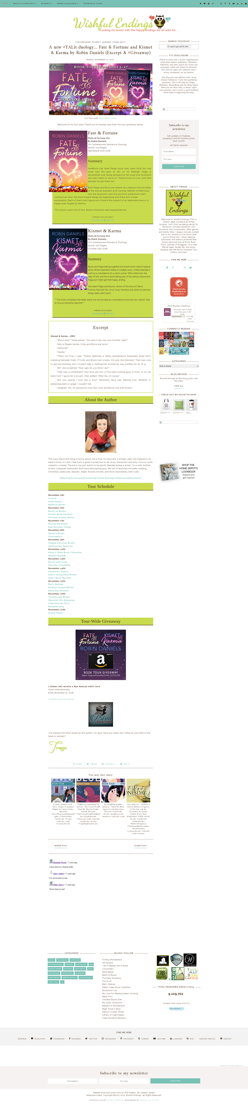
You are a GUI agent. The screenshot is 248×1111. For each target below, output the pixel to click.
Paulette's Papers (58, 571)
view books (190, 321)
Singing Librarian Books (61, 543)
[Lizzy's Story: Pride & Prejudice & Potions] (166, 339)
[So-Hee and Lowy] (166, 353)
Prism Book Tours (93, 3)
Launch (52, 498)
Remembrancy (56, 606)
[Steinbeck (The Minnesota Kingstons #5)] (191, 347)
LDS (91, 964)
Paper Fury (107, 996)
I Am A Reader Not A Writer (115, 966)
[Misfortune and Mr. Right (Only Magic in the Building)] (171, 354)
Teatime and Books (59, 597)
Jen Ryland (107, 963)
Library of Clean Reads (113, 1015)
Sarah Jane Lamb (57, 562)
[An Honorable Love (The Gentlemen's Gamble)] (181, 339)
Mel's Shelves (55, 584)
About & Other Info (23, 3)
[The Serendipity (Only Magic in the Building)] (181, 354)
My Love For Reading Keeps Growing (120, 993)
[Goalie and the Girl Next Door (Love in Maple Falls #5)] (171, 346)
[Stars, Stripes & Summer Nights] (176, 339)
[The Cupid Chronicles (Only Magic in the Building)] (186, 354)
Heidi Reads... (56, 501)
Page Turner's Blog (111, 1009)
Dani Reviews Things (59, 527)
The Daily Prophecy (111, 978)
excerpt (96, 42)
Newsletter (135, 478)
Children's (62, 960)
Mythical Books (56, 505)
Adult (51, 960)
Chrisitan (75, 960)
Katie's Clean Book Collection (65, 552)
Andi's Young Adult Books (62, 575)
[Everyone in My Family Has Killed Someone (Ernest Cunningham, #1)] (191, 339)
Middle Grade (55, 968)
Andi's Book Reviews (59, 578)
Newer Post (61, 846)
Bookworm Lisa (109, 990)
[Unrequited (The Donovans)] (176, 347)
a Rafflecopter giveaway (61, 699)
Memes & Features (66, 3)
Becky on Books (57, 511)
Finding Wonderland (112, 960)
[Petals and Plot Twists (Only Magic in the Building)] (176, 354)
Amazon (109, 220)
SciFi (90, 968)
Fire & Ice (106, 981)
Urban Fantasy (70, 977)
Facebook (89, 478)
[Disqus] (100, 890)
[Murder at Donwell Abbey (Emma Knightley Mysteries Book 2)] (166, 346)
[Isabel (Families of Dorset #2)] (186, 346)
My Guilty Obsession (112, 1003)
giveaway (106, 42)
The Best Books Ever (112, 1000)
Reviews (45, 3)
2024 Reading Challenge (179, 305)
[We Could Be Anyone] (171, 339)
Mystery (68, 968)
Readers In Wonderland (113, 1006)
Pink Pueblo (130, 1093)
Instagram (112, 478)
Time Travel (54, 977)
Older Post (140, 846)
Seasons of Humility (59, 565)
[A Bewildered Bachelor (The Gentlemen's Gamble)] (186, 339)
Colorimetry (55, 536)
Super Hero (67, 973)
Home (5, 3)
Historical (81, 964)
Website (64, 478)
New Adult (80, 968)
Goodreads (97, 220)
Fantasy (69, 964)
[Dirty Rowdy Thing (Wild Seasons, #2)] (161, 339)
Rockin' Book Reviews (60, 514)
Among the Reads (58, 524)
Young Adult (119, 42)
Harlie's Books (56, 533)
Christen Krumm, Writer (61, 517)
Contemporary (83, 42)
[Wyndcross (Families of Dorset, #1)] (181, 346)
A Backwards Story (59, 603)
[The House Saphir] (161, 346)
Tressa (176, 309)
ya (62, 982)
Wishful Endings (57, 556)
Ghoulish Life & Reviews (61, 600)
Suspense (80, 973)
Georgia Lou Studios (149, 1100)
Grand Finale (55, 613)
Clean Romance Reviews (114, 1018)
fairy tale (53, 982)
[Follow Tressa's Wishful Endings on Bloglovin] (176, 1010)
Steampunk (54, 973)
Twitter (101, 478)
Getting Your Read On (60, 546)
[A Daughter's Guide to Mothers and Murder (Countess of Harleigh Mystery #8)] (161, 354)
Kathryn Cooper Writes (61, 587)
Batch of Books (109, 975)
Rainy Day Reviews (58, 591)
